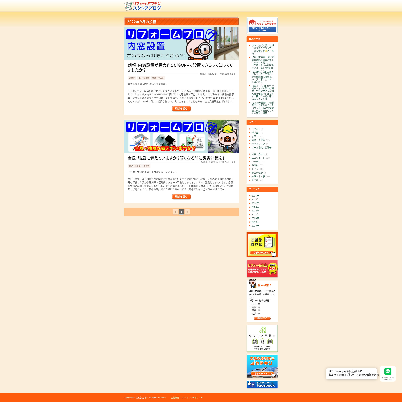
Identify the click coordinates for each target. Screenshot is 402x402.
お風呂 (258, 165)
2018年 (255, 225)
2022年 (255, 210)
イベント (258, 129)
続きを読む (181, 108)
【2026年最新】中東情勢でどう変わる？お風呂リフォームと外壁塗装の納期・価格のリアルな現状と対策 (263, 107)
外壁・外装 (260, 154)
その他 (146, 166)
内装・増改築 (143, 78)
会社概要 (175, 398)
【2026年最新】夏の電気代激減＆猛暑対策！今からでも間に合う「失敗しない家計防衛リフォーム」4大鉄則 (263, 62)
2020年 (255, 218)
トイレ (258, 169)
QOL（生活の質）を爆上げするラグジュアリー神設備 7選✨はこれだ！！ (263, 49)
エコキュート (261, 157)
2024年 (255, 203)
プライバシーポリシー (192, 398)
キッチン (258, 161)
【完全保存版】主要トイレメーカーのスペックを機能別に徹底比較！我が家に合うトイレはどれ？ (263, 76)
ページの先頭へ (398, 390)
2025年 (255, 199)
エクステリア (261, 144)
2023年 (255, 207)
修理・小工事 (158, 78)
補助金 (132, 78)
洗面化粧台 (260, 172)
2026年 (255, 195)
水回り (258, 136)
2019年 (255, 222)
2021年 (255, 214)
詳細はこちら (262, 318)
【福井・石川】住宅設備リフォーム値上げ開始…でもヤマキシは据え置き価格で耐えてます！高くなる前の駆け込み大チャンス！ (263, 92)
